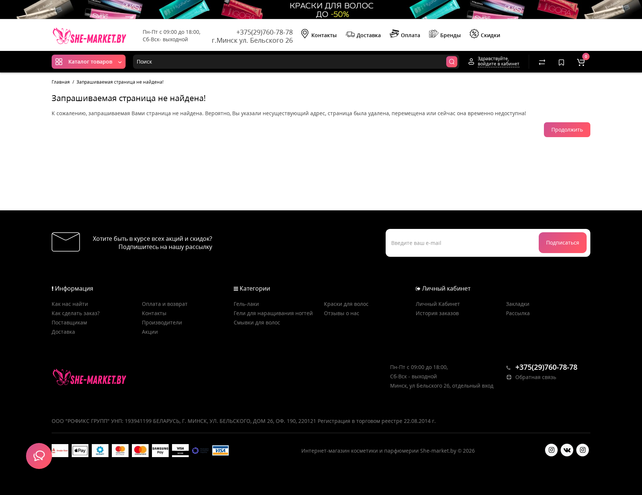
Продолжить (567, 129)
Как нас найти (70, 303)
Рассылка (518, 313)
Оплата (410, 35)
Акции (150, 331)
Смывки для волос (257, 322)
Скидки (490, 35)
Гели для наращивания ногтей (273, 313)
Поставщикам (69, 322)
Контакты (324, 35)
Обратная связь (535, 377)
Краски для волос (346, 303)
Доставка (369, 35)
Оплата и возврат (165, 303)
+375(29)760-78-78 (264, 32)
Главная (61, 82)
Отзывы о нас (341, 313)
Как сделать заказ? (76, 313)
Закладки (517, 303)
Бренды (450, 35)
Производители (162, 322)
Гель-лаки (246, 303)
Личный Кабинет (438, 303)
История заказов (437, 313)
